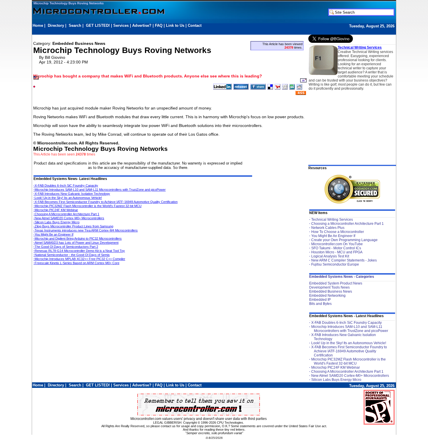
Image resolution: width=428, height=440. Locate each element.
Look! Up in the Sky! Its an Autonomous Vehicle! (67, 197)
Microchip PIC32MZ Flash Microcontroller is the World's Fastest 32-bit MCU (87, 206)
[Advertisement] (139, 31)
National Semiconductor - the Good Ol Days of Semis (71, 255)
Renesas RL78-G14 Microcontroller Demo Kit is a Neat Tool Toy (79, 250)
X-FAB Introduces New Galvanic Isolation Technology (71, 193)
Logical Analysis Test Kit (330, 256)
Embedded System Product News (335, 283)
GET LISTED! (98, 25)
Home (38, 25)
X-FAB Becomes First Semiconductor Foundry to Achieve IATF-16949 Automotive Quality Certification (105, 202)
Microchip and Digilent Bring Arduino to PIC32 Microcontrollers (77, 238)
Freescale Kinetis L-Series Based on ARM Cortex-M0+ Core (76, 263)
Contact (194, 25)
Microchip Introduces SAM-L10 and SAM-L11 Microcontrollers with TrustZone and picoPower (99, 189)
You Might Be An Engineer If (333, 236)
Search (75, 25)
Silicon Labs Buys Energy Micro (56, 222)
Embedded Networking (327, 296)
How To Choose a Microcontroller (337, 232)
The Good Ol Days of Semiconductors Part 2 (65, 246)
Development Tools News (329, 287)
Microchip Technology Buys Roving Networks (68, 3)
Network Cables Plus (327, 228)
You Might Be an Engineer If (53, 234)
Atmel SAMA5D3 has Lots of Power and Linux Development (76, 242)
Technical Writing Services (360, 47)
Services (121, 25)
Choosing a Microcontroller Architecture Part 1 (347, 224)
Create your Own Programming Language (344, 240)
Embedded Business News (330, 291)
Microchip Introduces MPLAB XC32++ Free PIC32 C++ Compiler (79, 259)
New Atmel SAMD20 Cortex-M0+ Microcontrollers (68, 218)
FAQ (158, 25)
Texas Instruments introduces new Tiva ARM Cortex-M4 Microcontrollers (85, 230)
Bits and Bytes (320, 304)
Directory (56, 25)
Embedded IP (320, 300)
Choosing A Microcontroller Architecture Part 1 (66, 214)
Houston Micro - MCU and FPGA (336, 252)
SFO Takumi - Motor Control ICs (336, 248)
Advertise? (141, 25)
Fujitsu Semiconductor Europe (335, 264)
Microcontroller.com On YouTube (337, 244)
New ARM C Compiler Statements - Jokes (344, 260)
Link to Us (175, 25)
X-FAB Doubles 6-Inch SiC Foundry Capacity (65, 185)
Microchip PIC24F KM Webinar (55, 210)
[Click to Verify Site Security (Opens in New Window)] (352, 189)
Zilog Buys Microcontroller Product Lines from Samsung (73, 226)
